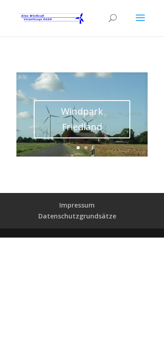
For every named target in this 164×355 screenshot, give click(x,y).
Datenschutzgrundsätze (77, 216)
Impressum (77, 205)
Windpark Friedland (82, 119)
